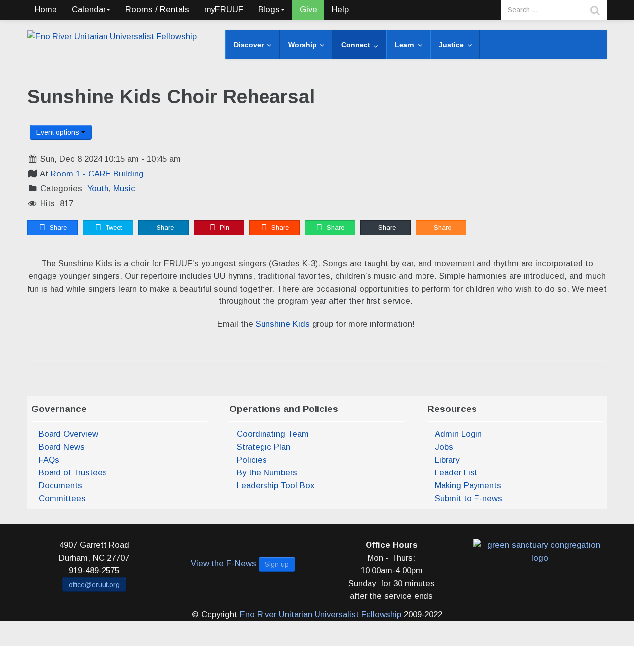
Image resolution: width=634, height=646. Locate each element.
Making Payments (468, 485)
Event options (58, 132)
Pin (223, 227)
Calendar (89, 9)
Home (46, 9)
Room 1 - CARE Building (97, 173)
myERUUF (223, 9)
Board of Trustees (73, 472)
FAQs (49, 460)
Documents (60, 485)
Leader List (456, 472)
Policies (252, 460)
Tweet (113, 227)
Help (340, 9)
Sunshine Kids (283, 324)
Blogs (269, 9)
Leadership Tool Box (275, 485)
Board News (62, 447)
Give (308, 9)
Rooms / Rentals (157, 9)
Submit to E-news (468, 498)
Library (447, 460)
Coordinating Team (273, 434)
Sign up (277, 564)
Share (57, 227)
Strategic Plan (263, 447)
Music (124, 188)
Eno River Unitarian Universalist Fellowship (320, 614)
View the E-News (223, 563)
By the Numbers (267, 472)
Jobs (444, 447)
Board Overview (68, 434)
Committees (62, 498)
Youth (97, 188)
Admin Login (458, 434)
